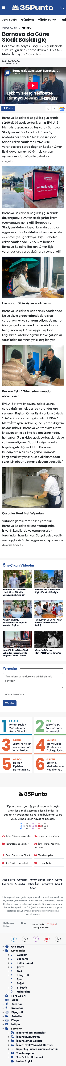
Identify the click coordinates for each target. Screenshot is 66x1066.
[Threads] (45, 826)
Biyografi (17, 1012)
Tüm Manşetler (46, 855)
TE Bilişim (51, 924)
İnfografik (47, 883)
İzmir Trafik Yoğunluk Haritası (47, 845)
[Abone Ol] (62, 108)
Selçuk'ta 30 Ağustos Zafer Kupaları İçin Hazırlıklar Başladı (53, 728)
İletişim (6, 926)
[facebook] (13, 939)
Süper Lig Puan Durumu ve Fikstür (37, 1049)
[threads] (58, 939)
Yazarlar (16, 1004)
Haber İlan (33, 883)
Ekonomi (13, 721)
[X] (27, 826)
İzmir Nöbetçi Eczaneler (18, 835)
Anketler (16, 1016)
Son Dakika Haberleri (16, 863)
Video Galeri (9, 28)
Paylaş (9, 107)
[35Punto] (33, 7)
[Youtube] (39, 826)
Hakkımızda (9, 923)
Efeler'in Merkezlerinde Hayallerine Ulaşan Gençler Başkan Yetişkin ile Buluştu (55, 766)
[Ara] (62, 7)
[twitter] (25, 939)
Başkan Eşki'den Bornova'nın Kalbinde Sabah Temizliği (20, 766)
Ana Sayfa (9, 20)
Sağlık (58, 883)
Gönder (9, 703)
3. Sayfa (20, 883)
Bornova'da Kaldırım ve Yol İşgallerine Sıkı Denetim (55, 747)
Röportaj (17, 1008)
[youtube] (47, 939)
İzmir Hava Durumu (49, 835)
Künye (23, 923)
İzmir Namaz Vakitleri (17, 843)
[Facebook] (21, 826)
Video (15, 999)
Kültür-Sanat (46, 20)
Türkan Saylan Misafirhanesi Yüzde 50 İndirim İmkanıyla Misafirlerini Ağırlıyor (19, 728)
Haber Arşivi (44, 863)
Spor (48, 721)
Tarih (50, 879)
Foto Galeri (18, 995)
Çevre (58, 879)
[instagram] (36, 939)
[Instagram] (33, 826)
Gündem (27, 20)
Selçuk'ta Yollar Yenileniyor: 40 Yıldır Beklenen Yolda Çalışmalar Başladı (21, 747)
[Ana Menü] (3, 7)
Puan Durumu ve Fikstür (18, 855)
